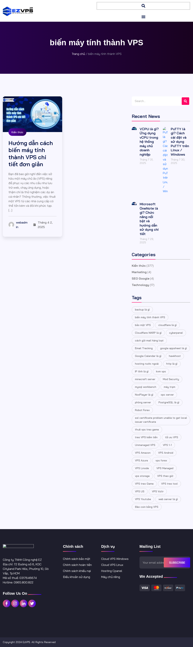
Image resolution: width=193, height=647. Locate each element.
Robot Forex (142, 410)
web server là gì (168, 499)
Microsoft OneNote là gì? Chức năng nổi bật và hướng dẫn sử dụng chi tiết (149, 219)
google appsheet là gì (173, 348)
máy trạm (169, 387)
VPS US (139, 491)
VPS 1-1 (167, 445)
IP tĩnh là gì (142, 371)
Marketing (139, 272)
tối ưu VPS (171, 437)
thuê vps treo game (147, 429)
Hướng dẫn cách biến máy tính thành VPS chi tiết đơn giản (30, 153)
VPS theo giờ (165, 476)
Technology (140, 285)
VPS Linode (142, 468)
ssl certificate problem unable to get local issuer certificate (161, 419)
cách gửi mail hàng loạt (149, 340)
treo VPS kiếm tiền (146, 437)
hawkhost (175, 356)
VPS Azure (141, 460)
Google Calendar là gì (148, 356)
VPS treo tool (169, 483)
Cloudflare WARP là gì (148, 332)
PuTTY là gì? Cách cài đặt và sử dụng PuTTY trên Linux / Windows (180, 142)
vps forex (161, 460)
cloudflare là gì (167, 325)
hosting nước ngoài (147, 363)
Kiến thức (17, 132)
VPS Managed (164, 468)
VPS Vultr (158, 491)
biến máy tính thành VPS (150, 317)
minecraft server (145, 379)
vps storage (142, 476)
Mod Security (171, 379)
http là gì (171, 363)
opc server (167, 394)
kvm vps (161, 371)
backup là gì (142, 309)
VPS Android (165, 452)
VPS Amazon (143, 452)
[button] (143, 5)
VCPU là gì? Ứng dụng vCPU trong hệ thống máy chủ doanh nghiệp (149, 142)
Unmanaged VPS (145, 445)
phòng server (143, 402)
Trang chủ (78, 54)
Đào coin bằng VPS (146, 507)
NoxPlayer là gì (144, 394)
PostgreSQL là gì (169, 402)
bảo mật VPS (143, 325)
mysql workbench (145, 387)
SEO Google (140, 278)
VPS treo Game (144, 483)
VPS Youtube (143, 499)
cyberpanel (176, 332)
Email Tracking (144, 348)
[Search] (185, 101)
